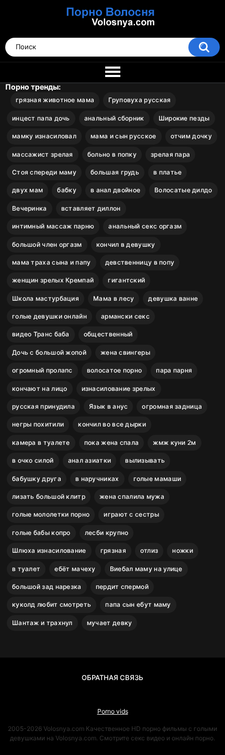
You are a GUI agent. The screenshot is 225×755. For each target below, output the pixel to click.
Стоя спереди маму (44, 172)
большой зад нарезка (47, 586)
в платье (167, 172)
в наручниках (97, 479)
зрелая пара (170, 154)
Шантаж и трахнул (42, 623)
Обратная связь (112, 677)
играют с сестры (131, 514)
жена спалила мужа (131, 496)
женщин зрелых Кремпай (53, 280)
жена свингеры (125, 352)
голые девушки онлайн (49, 316)
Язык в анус (108, 406)
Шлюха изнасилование (49, 550)
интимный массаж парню (53, 226)
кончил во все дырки (112, 424)
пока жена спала (111, 442)
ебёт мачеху (74, 569)
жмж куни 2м (174, 442)
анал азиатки (89, 460)
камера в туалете (41, 442)
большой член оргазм (47, 244)
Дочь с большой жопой (49, 352)
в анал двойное (115, 190)
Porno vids (112, 711)
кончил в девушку (125, 244)
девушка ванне (173, 298)
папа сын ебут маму (138, 604)
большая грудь (115, 172)
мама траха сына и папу (51, 262)
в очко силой (33, 460)
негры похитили (38, 424)
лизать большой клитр (48, 496)
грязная (113, 550)
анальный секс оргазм (145, 226)
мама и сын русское (123, 136)
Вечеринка (29, 208)
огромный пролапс (42, 370)
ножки (182, 550)
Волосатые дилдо (183, 190)
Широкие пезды (184, 118)
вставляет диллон (91, 208)
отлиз (149, 550)
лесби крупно (107, 533)
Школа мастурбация (45, 298)
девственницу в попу (140, 262)
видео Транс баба (41, 334)
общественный (108, 334)
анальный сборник (114, 118)
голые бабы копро (41, 533)
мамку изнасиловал (44, 136)
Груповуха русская (139, 100)
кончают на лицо (40, 388)
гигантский (126, 280)
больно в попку (112, 154)
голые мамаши (157, 479)
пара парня (174, 370)
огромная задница (172, 406)
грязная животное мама (55, 100)
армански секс (125, 316)
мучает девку (109, 623)
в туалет (26, 569)
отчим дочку (191, 136)
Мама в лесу (113, 298)
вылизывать (145, 460)
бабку (66, 190)
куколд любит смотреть (51, 604)
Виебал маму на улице (146, 569)
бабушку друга (36, 479)
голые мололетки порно (50, 514)
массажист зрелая (42, 154)
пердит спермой (122, 586)
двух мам (27, 190)
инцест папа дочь (41, 118)
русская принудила (43, 406)
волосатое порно (114, 370)
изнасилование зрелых (119, 388)
